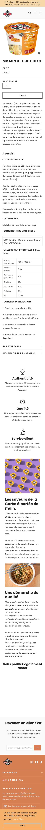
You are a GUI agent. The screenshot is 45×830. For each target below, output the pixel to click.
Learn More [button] (18, 819)
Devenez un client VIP (17, 788)
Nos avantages (11, 346)
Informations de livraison (19, 353)
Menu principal (12, 780)
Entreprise (9, 772)
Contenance (9, 81)
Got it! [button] (22, 826)
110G (6, 85)
